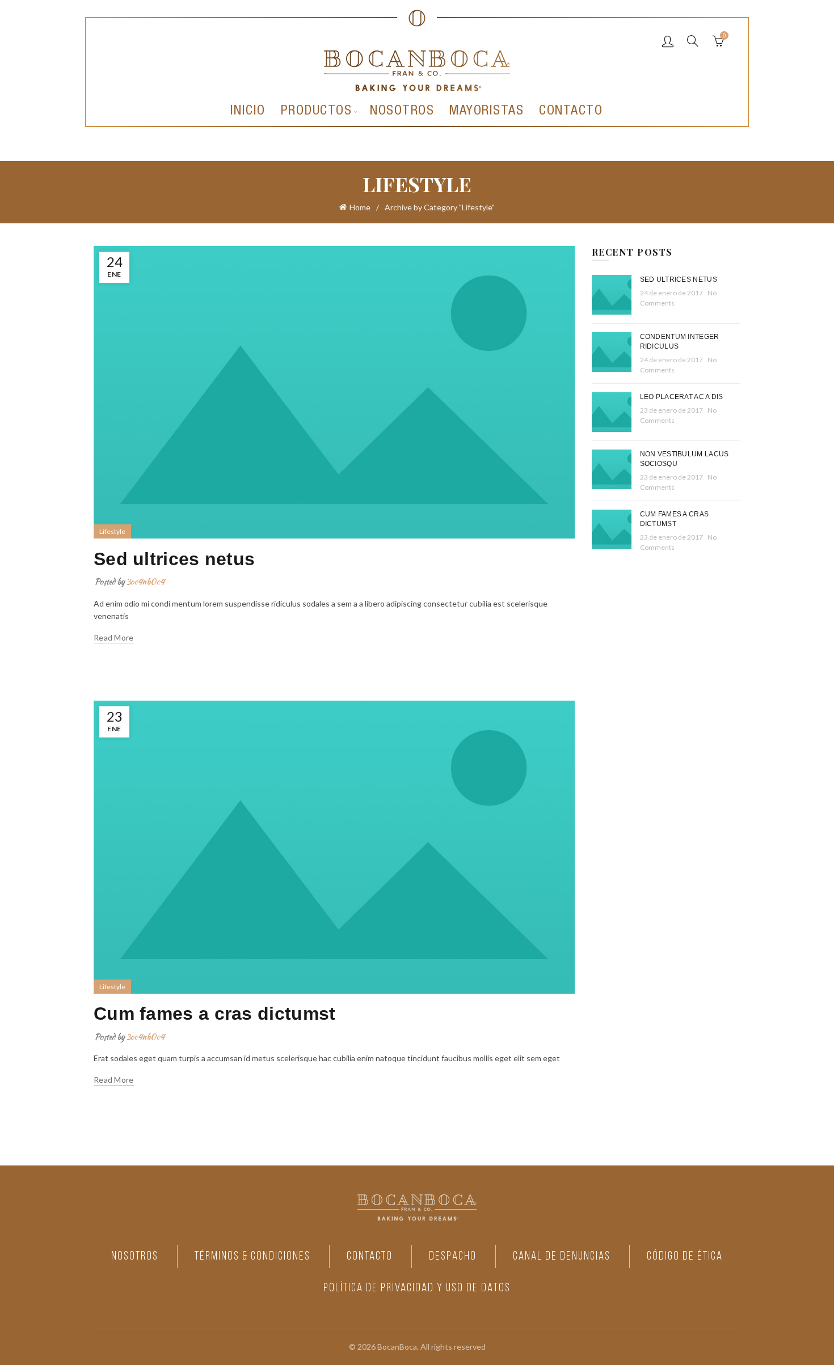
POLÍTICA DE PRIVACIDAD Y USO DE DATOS (417, 1288)
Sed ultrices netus (174, 559)
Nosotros (402, 111)
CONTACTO (370, 1256)
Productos (316, 111)
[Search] (693, 40)
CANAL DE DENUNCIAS (561, 1256)
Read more (114, 637)
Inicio (248, 111)
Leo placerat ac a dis (681, 397)
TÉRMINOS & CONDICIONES (252, 1256)
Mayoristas (486, 111)
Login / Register (667, 40)
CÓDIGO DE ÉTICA (685, 1256)
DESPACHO (453, 1256)
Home (359, 207)
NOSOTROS (134, 1256)
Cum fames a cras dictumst (215, 1013)
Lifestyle (112, 531)
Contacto (571, 111)
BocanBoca (397, 1346)
